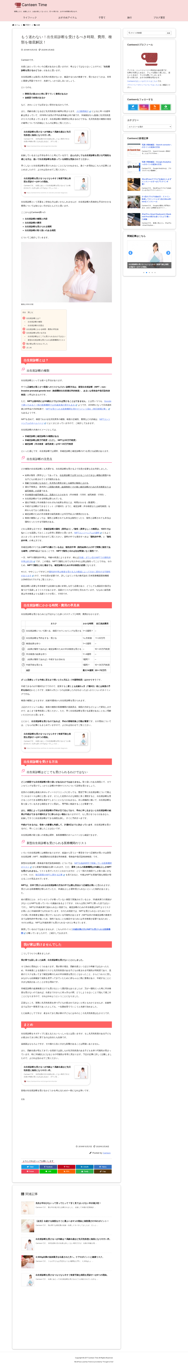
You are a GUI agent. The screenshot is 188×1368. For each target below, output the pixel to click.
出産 (38, 25)
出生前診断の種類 (34, 322)
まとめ (29, 347)
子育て (28, 25)
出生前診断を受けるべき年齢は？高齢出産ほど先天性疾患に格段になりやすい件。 (73, 1239)
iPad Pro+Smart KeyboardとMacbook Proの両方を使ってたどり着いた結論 (156, 216)
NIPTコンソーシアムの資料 (86, 532)
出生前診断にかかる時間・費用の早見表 (42, 329)
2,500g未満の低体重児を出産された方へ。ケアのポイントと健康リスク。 (70, 1257)
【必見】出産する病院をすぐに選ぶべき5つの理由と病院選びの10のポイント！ (72, 1221)
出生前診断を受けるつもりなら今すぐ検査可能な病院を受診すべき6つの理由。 (72, 1275)
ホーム (17, 25)
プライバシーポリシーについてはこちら (143, 85)
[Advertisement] (42, 1119)
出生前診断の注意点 (35, 325)
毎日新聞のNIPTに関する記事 (49, 874)
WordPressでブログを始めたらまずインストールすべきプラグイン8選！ (156, 181)
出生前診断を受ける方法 (36, 333)
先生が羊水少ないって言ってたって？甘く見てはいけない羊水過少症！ (68, 1203)
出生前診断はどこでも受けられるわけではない (46, 336)
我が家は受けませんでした (37, 344)
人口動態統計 (82, 111)
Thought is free (108, 1362)
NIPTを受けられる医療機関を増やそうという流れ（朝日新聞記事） (77, 409)
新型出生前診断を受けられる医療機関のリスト (46, 340)
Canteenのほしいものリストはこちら (142, 81)
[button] (132, 254)
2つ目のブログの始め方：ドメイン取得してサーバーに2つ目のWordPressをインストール (156, 199)
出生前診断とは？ (33, 318)
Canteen (107, 1153)
